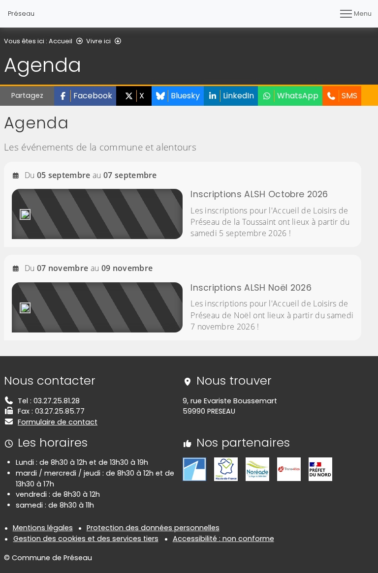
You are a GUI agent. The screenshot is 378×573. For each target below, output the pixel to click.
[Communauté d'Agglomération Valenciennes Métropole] (194, 469)
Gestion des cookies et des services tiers (85, 538)
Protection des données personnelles (153, 528)
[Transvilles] (289, 469)
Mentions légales (43, 528)
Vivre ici (98, 41)
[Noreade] (257, 469)
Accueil (60, 41)
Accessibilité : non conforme (223, 538)
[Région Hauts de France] (226, 469)
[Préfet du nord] (320, 469)
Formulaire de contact (57, 422)
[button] (85, 96)
